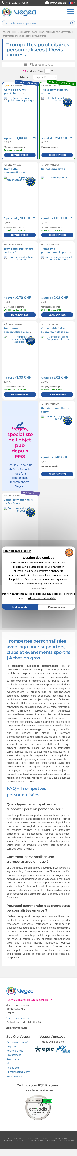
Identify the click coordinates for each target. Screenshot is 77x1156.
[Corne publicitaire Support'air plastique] (57, 352)
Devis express (19, 155)
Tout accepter (19, 606)
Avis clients (12, 1059)
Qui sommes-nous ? (17, 1042)
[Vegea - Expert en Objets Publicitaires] (19, 16)
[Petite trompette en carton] (57, 112)
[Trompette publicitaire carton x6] (20, 272)
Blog (8, 1063)
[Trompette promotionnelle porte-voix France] (57, 272)
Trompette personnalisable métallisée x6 (14, 172)
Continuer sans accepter (17, 550)
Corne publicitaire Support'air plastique (55, 330)
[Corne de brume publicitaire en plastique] (20, 112)
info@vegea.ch (58, 3)
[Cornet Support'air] (57, 192)
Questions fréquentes (18, 1072)
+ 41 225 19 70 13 (18, 1018)
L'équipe (11, 1046)
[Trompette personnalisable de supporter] (20, 352)
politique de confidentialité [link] (41, 598)
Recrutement (13, 1054)
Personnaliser (56, 606)
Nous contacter (15, 1076)
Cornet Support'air (53, 169)
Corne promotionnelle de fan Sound (18, 501)
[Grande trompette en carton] (57, 431)
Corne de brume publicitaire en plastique (15, 93)
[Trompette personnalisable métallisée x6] (20, 192)
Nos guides (12, 1067)
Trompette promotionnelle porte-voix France (55, 252)
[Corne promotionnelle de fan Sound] (20, 523)
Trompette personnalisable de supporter (16, 332)
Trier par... (26, 77)
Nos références (14, 1050)
